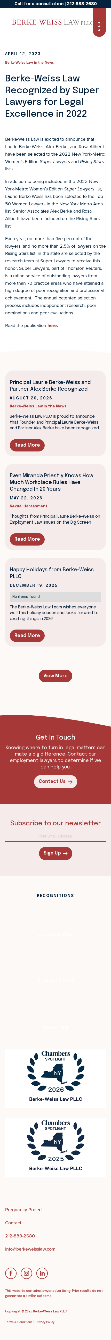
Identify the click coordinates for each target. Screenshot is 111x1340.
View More (55, 676)
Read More (27, 445)
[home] (24, 22)
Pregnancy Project (24, 1209)
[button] (99, 22)
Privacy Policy (45, 1322)
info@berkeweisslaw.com (30, 1249)
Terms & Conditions (19, 1322)
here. (52, 325)
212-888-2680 (20, 1236)
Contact (13, 1222)
